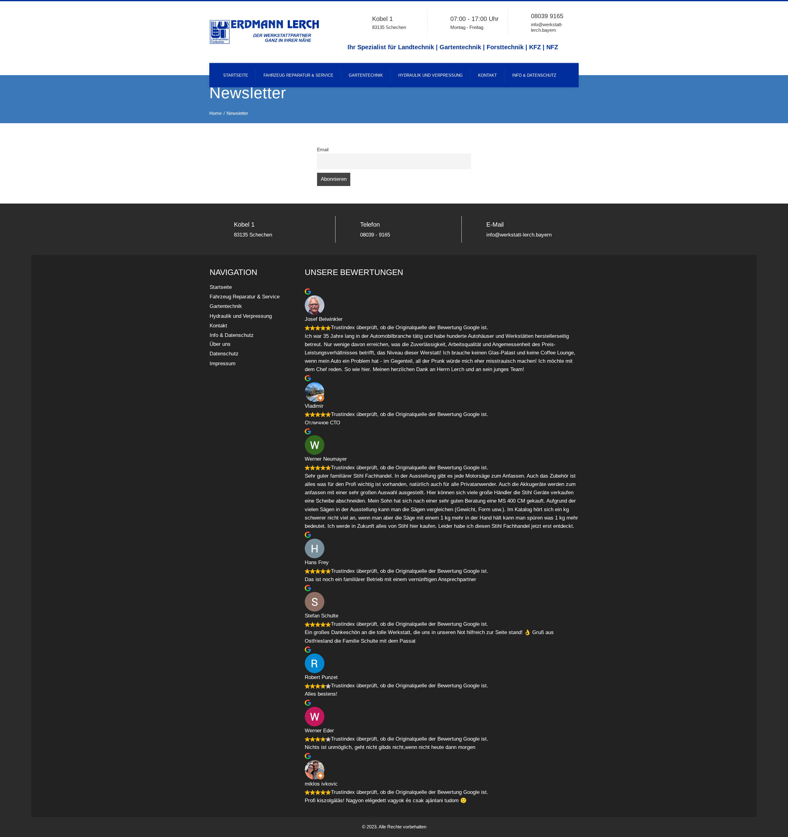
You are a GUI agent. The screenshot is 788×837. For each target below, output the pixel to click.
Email (322, 149)
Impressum (222, 363)
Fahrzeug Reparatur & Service (298, 75)
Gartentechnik (366, 75)
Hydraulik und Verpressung (430, 75)
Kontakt (487, 75)
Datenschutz (224, 354)
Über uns (220, 344)
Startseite (235, 75)
